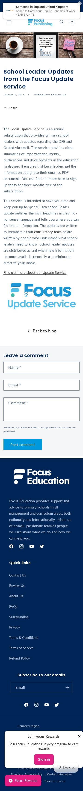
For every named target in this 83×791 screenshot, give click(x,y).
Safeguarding (19, 617)
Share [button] (13, 108)
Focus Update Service (27, 129)
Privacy (14, 627)
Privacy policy (34, 774)
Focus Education (39, 768)
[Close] (79, 736)
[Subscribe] (67, 687)
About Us (16, 596)
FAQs (13, 606)
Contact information (59, 774)
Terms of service (54, 781)
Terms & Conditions (23, 638)
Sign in (44, 759)
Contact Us (17, 575)
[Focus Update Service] (41, 312)
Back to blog (44, 330)
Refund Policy (19, 658)
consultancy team (48, 232)
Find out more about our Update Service (34, 272)
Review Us (17, 586)
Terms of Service (21, 648)
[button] (9, 22)
